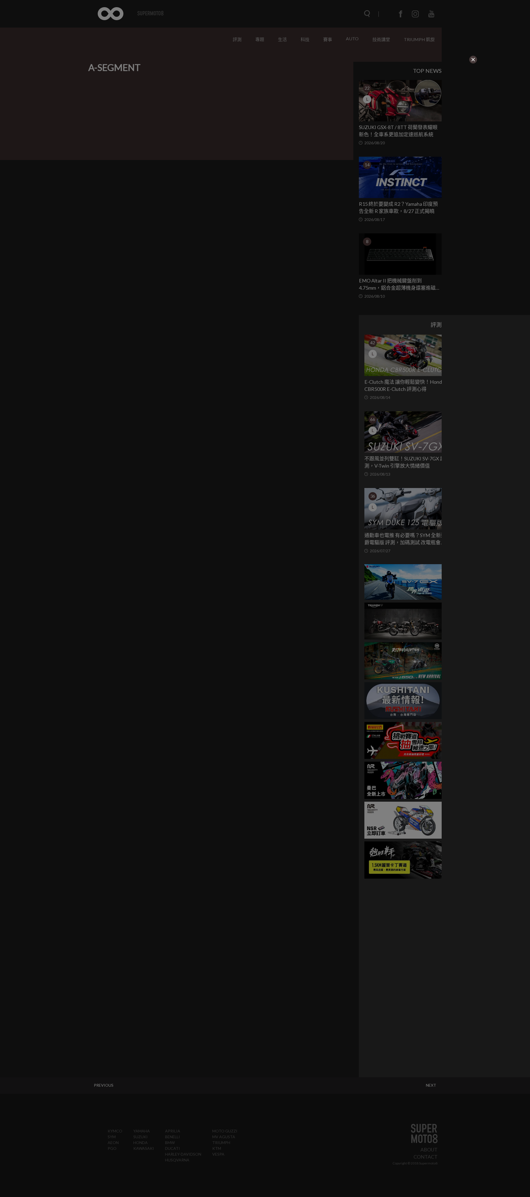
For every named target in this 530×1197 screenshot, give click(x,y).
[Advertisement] (218, 98)
